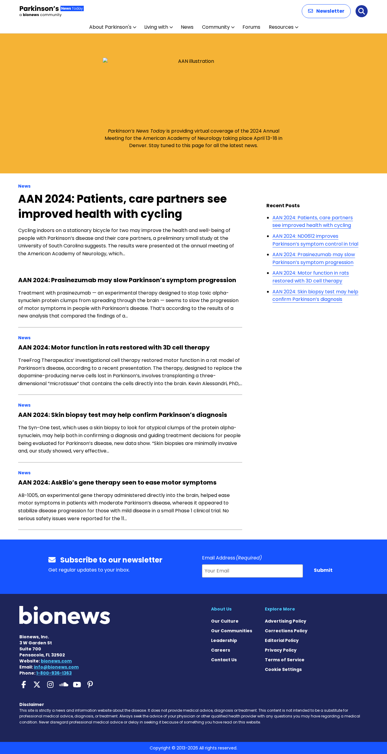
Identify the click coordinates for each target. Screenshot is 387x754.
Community (216, 27)
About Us (221, 609)
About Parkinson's (110, 27)
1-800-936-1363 (54, 673)
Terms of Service (284, 660)
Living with (156, 27)
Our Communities (231, 631)
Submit (323, 570)
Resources (281, 27)
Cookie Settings (283, 669)
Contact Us (224, 660)
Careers (220, 650)
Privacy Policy (281, 650)
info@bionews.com (56, 667)
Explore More (280, 609)
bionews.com (56, 661)
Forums (251, 27)
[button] (326, 11)
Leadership (224, 640)
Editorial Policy (282, 640)
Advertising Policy (285, 621)
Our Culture (225, 621)
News (187, 27)
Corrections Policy (286, 631)
